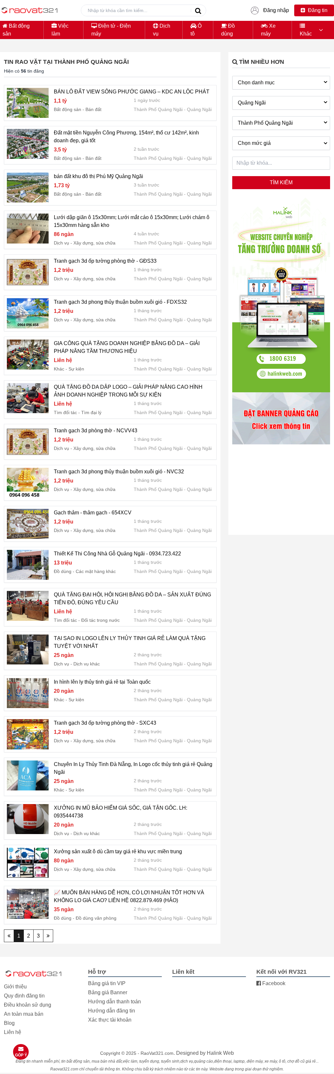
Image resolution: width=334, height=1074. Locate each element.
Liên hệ (12, 1032)
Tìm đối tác (65, 412)
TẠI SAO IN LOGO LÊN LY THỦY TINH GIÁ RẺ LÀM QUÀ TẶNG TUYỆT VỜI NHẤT (129, 642)
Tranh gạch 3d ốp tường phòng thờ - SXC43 (105, 723)
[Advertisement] (281, 490)
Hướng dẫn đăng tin (111, 1010)
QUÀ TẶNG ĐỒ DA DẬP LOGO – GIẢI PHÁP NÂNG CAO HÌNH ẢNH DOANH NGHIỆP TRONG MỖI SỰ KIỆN (128, 391)
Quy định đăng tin (24, 995)
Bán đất (93, 109)
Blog (9, 1023)
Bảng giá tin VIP (107, 983)
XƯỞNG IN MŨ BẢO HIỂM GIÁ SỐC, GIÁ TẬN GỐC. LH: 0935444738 (120, 811)
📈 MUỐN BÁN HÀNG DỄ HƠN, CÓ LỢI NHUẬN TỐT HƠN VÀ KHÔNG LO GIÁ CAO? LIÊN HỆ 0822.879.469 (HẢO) (129, 896)
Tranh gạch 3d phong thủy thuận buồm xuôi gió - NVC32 (119, 471)
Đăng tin (317, 10)
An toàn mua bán (23, 1014)
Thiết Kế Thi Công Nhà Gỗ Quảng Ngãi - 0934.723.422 (117, 553)
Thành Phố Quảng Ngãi (158, 109)
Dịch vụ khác (86, 663)
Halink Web (220, 1053)
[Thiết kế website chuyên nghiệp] (281, 294)
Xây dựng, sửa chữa (94, 242)
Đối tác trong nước (100, 620)
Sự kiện (76, 368)
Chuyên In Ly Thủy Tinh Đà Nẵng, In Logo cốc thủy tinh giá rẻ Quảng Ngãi (133, 768)
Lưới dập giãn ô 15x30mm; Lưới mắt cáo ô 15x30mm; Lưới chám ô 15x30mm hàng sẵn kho (131, 221)
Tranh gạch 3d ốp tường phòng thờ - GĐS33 (105, 261)
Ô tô (196, 29)
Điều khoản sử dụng (27, 1005)
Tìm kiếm (281, 182)
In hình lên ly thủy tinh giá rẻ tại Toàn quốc (102, 682)
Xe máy (268, 29)
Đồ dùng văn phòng (96, 918)
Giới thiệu (15, 986)
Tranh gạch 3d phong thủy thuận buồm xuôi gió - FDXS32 (120, 302)
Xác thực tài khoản (109, 1020)
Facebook (273, 983)
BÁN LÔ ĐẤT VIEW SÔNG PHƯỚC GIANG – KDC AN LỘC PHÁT (131, 91)
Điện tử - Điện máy (111, 29)
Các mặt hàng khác (96, 571)
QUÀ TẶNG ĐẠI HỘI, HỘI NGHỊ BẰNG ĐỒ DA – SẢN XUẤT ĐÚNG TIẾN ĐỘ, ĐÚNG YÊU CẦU (132, 598)
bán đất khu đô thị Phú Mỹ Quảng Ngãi (98, 176)
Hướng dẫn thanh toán (114, 1001)
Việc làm (60, 29)
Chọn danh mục (256, 82)
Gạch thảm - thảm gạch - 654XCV (92, 512)
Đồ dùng (228, 29)
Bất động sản (16, 29)
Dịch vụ (161, 29)
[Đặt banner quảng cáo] (281, 418)
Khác (306, 33)
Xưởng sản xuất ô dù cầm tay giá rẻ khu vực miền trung (118, 851)
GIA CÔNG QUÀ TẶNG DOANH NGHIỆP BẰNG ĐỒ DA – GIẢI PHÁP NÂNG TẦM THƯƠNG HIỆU (127, 347)
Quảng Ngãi (199, 109)
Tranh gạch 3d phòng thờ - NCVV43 (95, 430)
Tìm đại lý (91, 412)
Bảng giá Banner (107, 992)
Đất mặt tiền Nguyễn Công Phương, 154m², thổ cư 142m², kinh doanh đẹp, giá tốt (126, 136)
